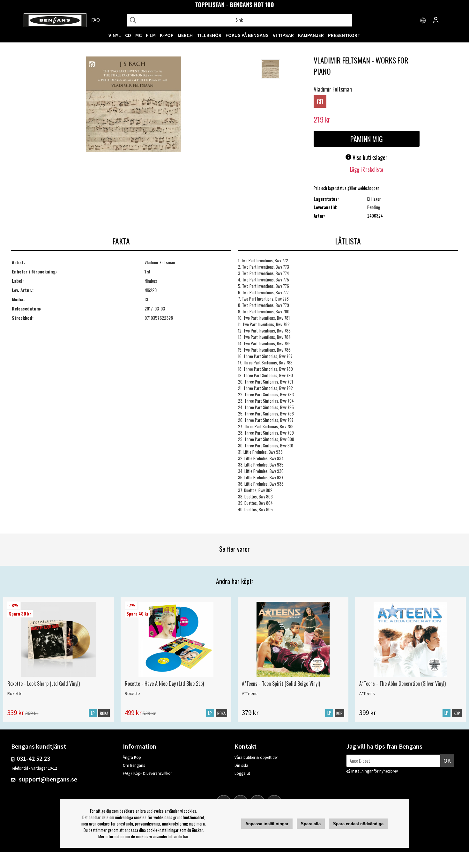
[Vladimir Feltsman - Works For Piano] (133, 104)
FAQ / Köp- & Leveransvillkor (147, 773)
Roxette (15, 693)
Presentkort (344, 35)
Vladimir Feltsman (333, 89)
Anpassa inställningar (266, 823)
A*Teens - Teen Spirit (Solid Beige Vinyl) (281, 683)
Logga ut (242, 773)
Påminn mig (366, 139)
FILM (151, 35)
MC (138, 35)
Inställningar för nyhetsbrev (374, 771)
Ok (447, 760)
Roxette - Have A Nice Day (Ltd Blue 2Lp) (164, 683)
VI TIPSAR (283, 35)
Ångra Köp (132, 757)
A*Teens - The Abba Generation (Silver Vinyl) (402, 683)
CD (128, 35)
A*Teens (249, 693)
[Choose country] (423, 20)
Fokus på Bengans (247, 35)
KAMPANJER (311, 35)
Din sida (241, 765)
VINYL (114, 35)
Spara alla (311, 823)
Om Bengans (134, 765)
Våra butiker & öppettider (256, 757)
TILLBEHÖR (209, 35)
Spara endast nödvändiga (358, 823)
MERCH (185, 35)
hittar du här (178, 836)
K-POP (167, 35)
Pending (373, 207)
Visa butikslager (369, 157)
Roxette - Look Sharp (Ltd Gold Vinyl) (43, 683)
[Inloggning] (436, 21)
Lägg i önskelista (366, 169)
